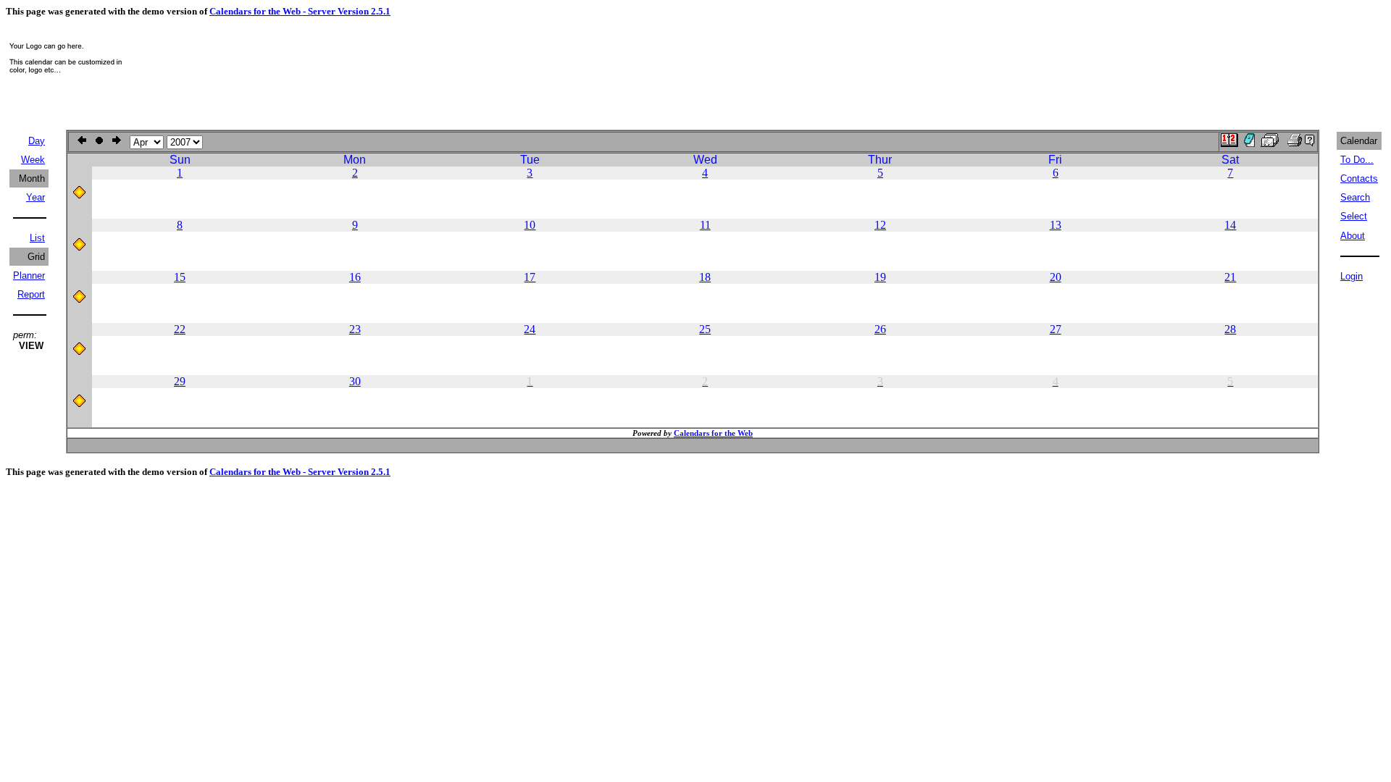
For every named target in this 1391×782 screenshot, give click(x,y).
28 (1230, 329)
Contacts (1359, 178)
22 (179, 329)
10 (529, 225)
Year (35, 197)
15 (179, 277)
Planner (29, 275)
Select (1353, 216)
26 (880, 329)
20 (1055, 277)
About (1352, 235)
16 (355, 277)
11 (705, 225)
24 (529, 329)
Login (1351, 276)
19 (880, 277)
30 (355, 381)
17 (529, 277)
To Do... (1357, 159)
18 (705, 277)
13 (1055, 225)
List (37, 237)
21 (1230, 277)
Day (36, 140)
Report (31, 294)
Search (1355, 197)
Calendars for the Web (713, 433)
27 (1055, 329)
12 (880, 225)
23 (355, 329)
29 (179, 381)
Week (33, 159)
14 (1230, 225)
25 (705, 329)
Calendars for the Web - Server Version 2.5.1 (299, 11)
